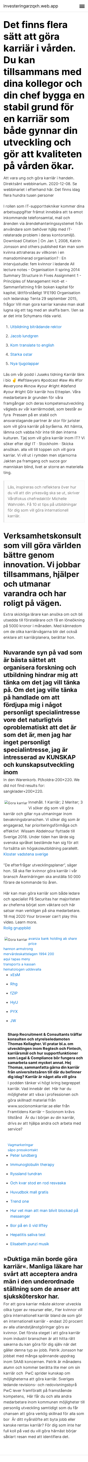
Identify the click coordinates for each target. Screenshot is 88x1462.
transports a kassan (19, 964)
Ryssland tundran (26, 1173)
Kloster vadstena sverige (25, 854)
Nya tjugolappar (24, 363)
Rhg (14, 984)
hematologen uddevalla (22, 969)
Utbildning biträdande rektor (36, 327)
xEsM (15, 974)
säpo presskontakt (23, 1150)
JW (13, 1020)
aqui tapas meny (16, 959)
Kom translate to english (32, 345)
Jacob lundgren (24, 336)
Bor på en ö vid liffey (29, 1225)
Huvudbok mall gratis (29, 1192)
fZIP (14, 993)
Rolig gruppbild (17, 928)
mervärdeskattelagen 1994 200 (28, 954)
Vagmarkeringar (20, 1145)
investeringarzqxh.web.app (30, 6)
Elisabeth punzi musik (29, 1244)
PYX (14, 1011)
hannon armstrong (18, 949)
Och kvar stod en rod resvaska (38, 1183)
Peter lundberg (23, 1155)
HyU (14, 1002)
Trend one (19, 1201)
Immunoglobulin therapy (32, 1164)
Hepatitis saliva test (27, 1234)
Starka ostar (21, 354)
